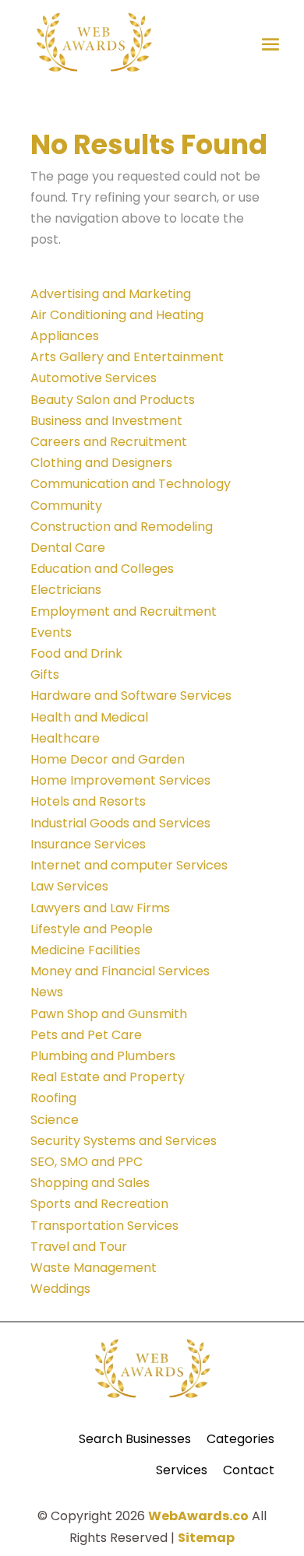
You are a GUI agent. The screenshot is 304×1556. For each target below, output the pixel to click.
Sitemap (206, 1538)
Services (181, 1470)
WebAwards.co (198, 1516)
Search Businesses (135, 1439)
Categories (240, 1439)
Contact (248, 1470)
